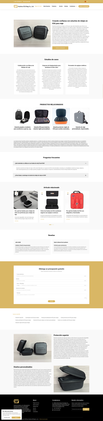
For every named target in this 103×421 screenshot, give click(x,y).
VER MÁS (16, 221)
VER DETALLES (22, 116)
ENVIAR (51, 301)
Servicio (61, 6)
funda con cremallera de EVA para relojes (66, 320)
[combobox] (18, 285)
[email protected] (57, 409)
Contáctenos (35, 411)
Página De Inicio (38, 6)
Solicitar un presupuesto (83, 6)
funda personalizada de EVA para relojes (49, 317)
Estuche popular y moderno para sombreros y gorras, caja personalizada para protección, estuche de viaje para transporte (22, 128)
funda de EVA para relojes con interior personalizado (44, 320)
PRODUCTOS (35, 406)
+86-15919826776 (18, 1)
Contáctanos (72, 6)
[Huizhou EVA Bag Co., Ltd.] (19, 6)
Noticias (66, 6)
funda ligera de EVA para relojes (32, 317)
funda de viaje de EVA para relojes (22, 322)
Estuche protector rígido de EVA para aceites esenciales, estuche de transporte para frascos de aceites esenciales (61, 128)
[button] (50, 224)
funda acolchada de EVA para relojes (23, 320)
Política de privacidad (43, 419)
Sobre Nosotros (46, 6)
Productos (54, 6)
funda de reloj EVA (19, 317)
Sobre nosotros (36, 404)
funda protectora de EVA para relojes (68, 317)
